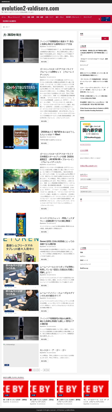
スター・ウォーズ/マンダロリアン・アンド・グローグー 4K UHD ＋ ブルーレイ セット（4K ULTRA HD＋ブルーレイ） (94, 89)
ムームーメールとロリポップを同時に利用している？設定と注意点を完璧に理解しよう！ (21, 276)
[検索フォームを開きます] (99, 19)
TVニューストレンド (14, 17)
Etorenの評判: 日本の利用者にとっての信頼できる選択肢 (21, 250)
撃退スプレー (18, 234)
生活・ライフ (49, 17)
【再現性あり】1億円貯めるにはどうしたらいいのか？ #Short (21, 137)
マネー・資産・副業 (28, 17)
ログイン (82, 256)
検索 (81, 34)
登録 (81, 252)
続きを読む (44, 62)
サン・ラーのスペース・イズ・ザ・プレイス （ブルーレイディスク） (96, 400)
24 (44, 370)
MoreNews (71, 410)
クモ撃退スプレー (9, 234)
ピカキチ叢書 (84, 150)
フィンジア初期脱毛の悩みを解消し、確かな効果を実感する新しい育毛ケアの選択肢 (21, 328)
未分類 (6, 365)
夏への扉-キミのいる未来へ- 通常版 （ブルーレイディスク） (42, 400)
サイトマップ (88, 17)
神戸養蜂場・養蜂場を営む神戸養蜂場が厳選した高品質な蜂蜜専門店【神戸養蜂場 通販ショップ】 (94, 52)
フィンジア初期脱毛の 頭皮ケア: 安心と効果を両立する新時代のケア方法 (21, 51)
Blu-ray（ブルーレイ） (73, 17)
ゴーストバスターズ (22, 104)
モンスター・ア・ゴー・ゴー (21, 355)
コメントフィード (85, 264)
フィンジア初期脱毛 (9, 61)
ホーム (4, 17)
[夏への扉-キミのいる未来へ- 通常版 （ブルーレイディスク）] (42, 389)
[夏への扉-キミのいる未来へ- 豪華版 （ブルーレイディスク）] (69, 389)
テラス (82, 69)
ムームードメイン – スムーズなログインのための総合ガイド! (21, 301)
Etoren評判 (7, 259)
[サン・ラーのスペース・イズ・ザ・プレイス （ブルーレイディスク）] (96, 389)
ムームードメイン (9, 285)
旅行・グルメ (60, 17)
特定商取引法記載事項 (9, 21)
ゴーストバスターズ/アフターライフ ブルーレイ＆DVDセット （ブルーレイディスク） (21, 95)
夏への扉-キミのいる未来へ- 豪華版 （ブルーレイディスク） (68, 400)
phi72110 (43, 46)
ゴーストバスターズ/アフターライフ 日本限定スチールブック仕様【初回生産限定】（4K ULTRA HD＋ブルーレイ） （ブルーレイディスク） (21, 181)
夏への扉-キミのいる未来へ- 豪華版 (15, 399)
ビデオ (107, 19)
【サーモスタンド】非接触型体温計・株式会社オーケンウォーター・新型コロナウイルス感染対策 (94, 81)
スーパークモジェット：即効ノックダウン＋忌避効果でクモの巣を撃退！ (21, 225)
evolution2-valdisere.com (30, 8)
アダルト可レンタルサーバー (88, 166)
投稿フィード (84, 260)
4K (6, 190)
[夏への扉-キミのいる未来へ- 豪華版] (15, 389)
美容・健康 (39, 17)
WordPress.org (84, 268)
